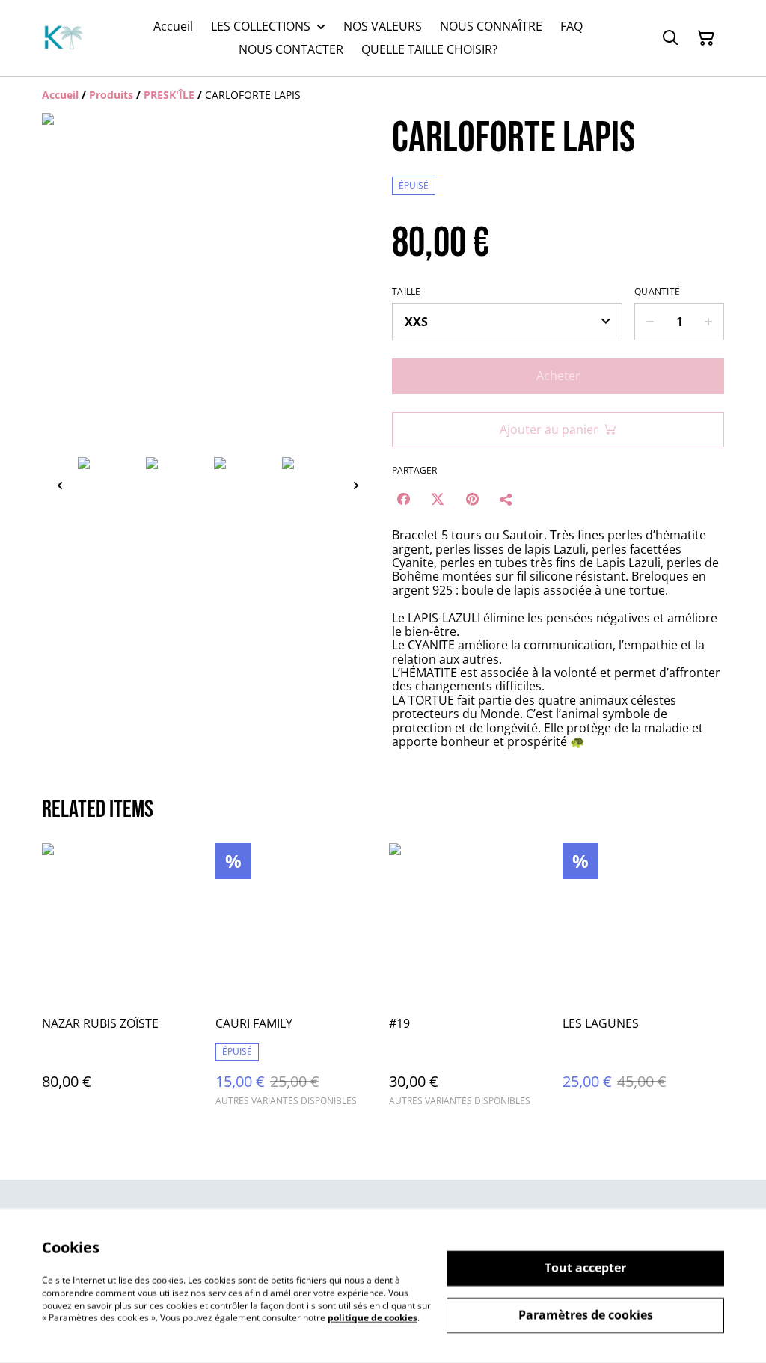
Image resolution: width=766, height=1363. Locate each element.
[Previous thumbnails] (60, 485)
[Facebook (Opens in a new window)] (403, 499)
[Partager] (506, 499)
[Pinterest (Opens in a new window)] (472, 499)
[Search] (670, 38)
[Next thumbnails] (356, 485)
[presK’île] (63, 38)
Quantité (657, 292)
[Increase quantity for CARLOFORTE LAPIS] (708, 321)
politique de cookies (372, 1317)
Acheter (558, 375)
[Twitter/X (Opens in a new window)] (437, 499)
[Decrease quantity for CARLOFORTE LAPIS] (649, 321)
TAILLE (406, 292)
